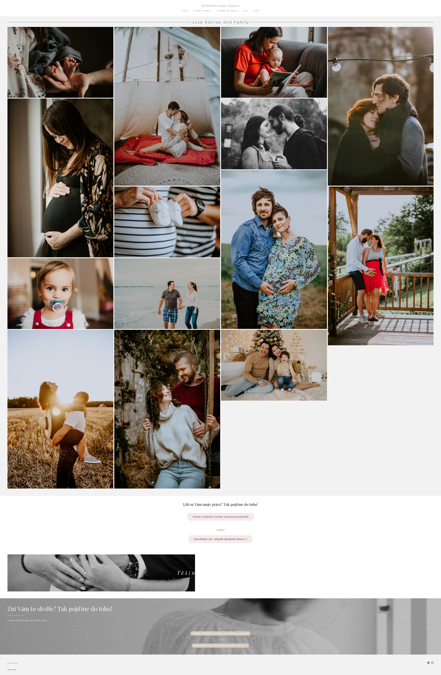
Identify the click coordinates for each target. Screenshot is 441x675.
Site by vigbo (11, 669)
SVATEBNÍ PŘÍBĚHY (202, 11)
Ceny (245, 11)
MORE (256, 11)
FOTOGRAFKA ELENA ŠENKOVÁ (220, 6)
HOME (185, 11)
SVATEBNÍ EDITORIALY (228, 11)
